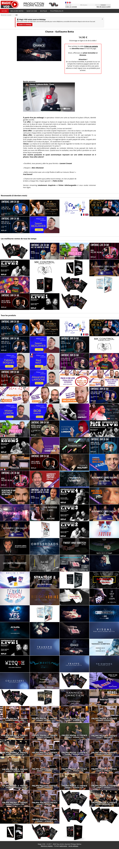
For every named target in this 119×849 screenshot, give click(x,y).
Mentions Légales (47, 846)
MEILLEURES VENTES (16, 11)
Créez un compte (91, 46)
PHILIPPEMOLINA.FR (56, 11)
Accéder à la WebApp (24, 24)
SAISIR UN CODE (32, 11)
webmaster (63, 846)
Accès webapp (73, 846)
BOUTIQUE (43, 11)
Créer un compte (71, 7)
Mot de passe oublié (103, 7)
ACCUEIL (4, 11)
